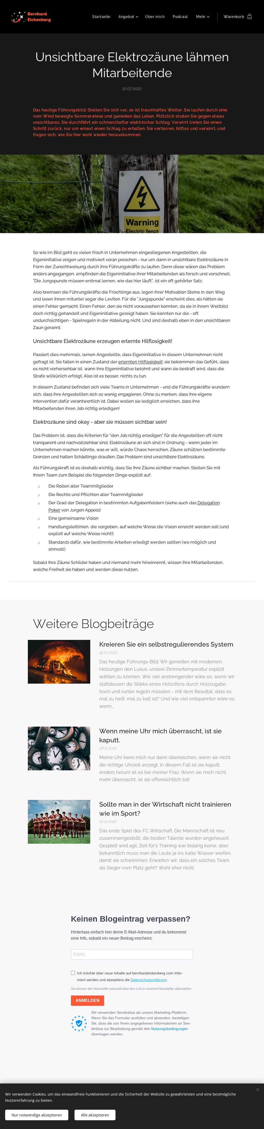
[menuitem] (102, 16)
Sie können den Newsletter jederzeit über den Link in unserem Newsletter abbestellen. (131, 989)
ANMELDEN (88, 1000)
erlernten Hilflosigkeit (140, 361)
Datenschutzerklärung (149, 980)
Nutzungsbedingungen (169, 1029)
